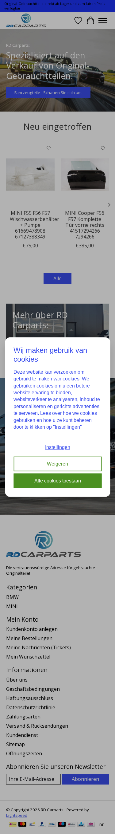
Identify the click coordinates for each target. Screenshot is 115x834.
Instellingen (57, 447)
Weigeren (57, 463)
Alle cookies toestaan (57, 480)
